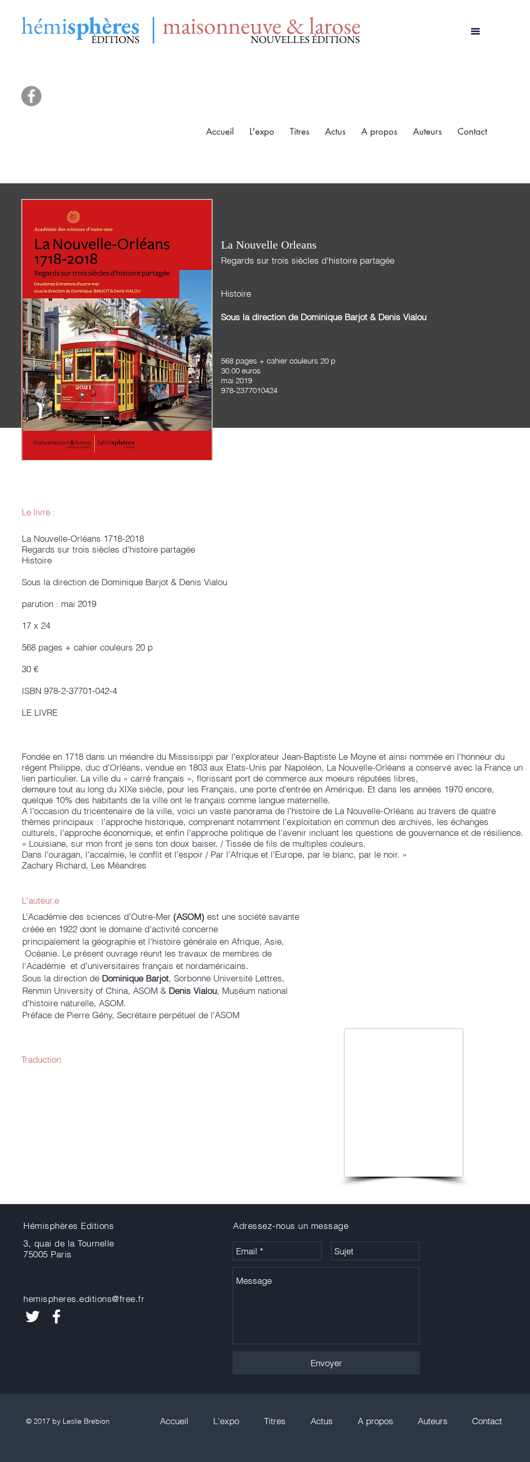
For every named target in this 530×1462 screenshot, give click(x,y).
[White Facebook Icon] (56, 1316)
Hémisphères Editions (68, 1225)
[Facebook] (31, 96)
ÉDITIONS (115, 39)
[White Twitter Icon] (32, 1316)
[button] (299, 132)
